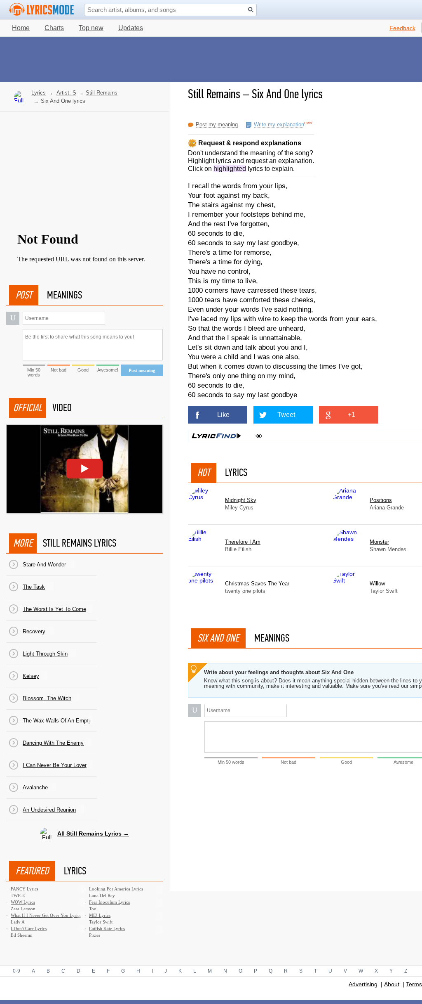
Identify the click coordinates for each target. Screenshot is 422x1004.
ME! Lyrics (99, 915)
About (391, 984)
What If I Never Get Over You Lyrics (46, 915)
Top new (91, 27)
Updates (130, 27)
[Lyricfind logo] (216, 435)
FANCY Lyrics (24, 888)
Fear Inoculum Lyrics (109, 902)
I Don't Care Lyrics (29, 928)
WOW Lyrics (23, 902)
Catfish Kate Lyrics (107, 928)
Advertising (363, 984)
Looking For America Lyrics (116, 888)
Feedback (402, 28)
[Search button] (251, 9)
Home (21, 27)
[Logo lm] (41, 9)
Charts (54, 27)
